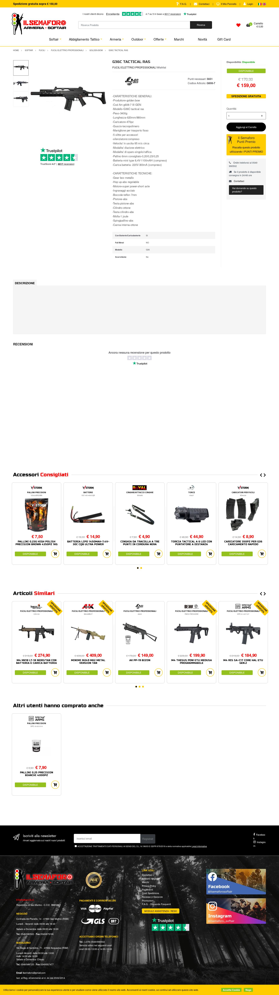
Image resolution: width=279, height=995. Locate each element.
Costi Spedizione (150, 893)
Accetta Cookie (231, 990)
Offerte (159, 39)
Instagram (259, 843)
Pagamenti (147, 889)
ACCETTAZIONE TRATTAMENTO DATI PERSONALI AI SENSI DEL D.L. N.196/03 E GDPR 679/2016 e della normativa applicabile (142, 846)
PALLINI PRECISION (36, 492)
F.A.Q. (183, 3)
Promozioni (147, 900)
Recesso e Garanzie (152, 896)
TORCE (191, 492)
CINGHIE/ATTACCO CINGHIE (139, 492)
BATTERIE (88, 492)
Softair (54, 39)
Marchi (179, 39)
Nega (248, 990)
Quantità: (232, 108)
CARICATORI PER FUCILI (243, 492)
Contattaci (204, 3)
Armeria (115, 39)
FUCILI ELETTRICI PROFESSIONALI (134, 67)
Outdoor (137, 39)
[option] (68, 99)
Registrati (147, 839)
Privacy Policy (149, 885)
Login (250, 3)
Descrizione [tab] (25, 283)
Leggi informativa (199, 846)
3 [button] (143, 687)
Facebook (259, 836)
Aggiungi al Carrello (246, 127)
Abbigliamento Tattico (84, 39)
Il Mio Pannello (228, 3)
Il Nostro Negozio (151, 878)
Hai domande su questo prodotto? (244, 190)
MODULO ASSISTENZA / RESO (160, 911)
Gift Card (224, 39)
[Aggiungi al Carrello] (55, 554)
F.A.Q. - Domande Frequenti (156, 904)
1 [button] (138, 568)
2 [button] (141, 568)
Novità (202, 39)
